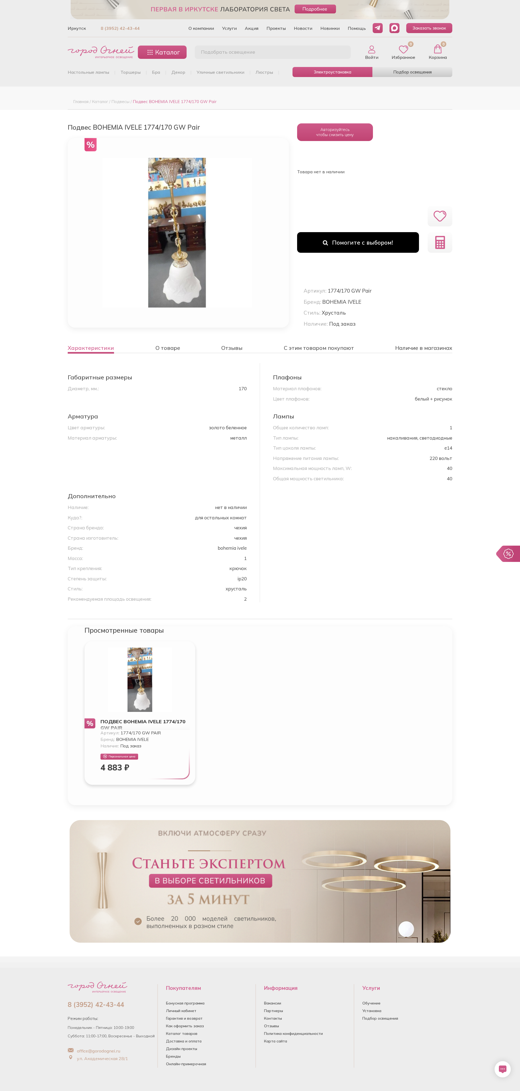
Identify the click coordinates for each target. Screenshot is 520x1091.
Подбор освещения (412, 72)
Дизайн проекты (181, 1048)
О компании (201, 28)
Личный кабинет (181, 1010)
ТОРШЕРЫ (131, 72)
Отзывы (271, 1025)
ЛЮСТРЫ (264, 72)
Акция (251, 28)
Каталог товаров (181, 1033)
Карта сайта (275, 1041)
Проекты (276, 28)
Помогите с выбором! (362, 242)
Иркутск (77, 28)
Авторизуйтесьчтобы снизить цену (335, 132)
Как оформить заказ (185, 1025)
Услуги (229, 28)
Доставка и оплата (184, 1041)
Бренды (173, 1056)
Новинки (330, 28)
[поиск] (340, 52)
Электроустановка (332, 72)
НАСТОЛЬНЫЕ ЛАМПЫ (88, 72)
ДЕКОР (178, 72)
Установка (371, 1010)
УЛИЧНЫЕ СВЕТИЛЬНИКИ (220, 72)
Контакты (273, 1018)
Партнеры (273, 1010)
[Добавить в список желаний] (440, 216)
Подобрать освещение (228, 52)
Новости (303, 28)
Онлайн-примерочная (186, 1063)
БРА (156, 72)
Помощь (357, 28)
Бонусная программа (185, 1003)
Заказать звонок (429, 28)
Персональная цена (122, 756)
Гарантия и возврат (184, 1018)
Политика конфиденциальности (293, 1033)
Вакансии (272, 1003)
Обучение (371, 1003)
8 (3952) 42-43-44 (120, 28)
